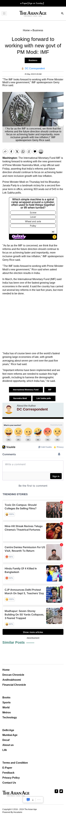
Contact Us (9, 782)
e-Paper (23, 3)
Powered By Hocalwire (12, 812)
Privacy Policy (11, 777)
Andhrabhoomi (11, 679)
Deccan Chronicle (13, 674)
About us (8, 745)
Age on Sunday (36, 3)
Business (33, 60)
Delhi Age (8, 730)
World (6, 707)
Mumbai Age (9, 735)
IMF (50, 390)
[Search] (62, 13)
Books (6, 697)
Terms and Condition (15, 762)
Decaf (5, 740)
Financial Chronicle (14, 684)
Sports (6, 702)
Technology (9, 717)
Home (6, 669)
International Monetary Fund (26, 390)
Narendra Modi (20, 398)
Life (4, 750)
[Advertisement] (33, 323)
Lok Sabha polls (44, 398)
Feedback (8, 772)
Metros (6, 712)
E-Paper (7, 767)
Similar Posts (13, 642)
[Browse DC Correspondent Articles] (9, 409)
